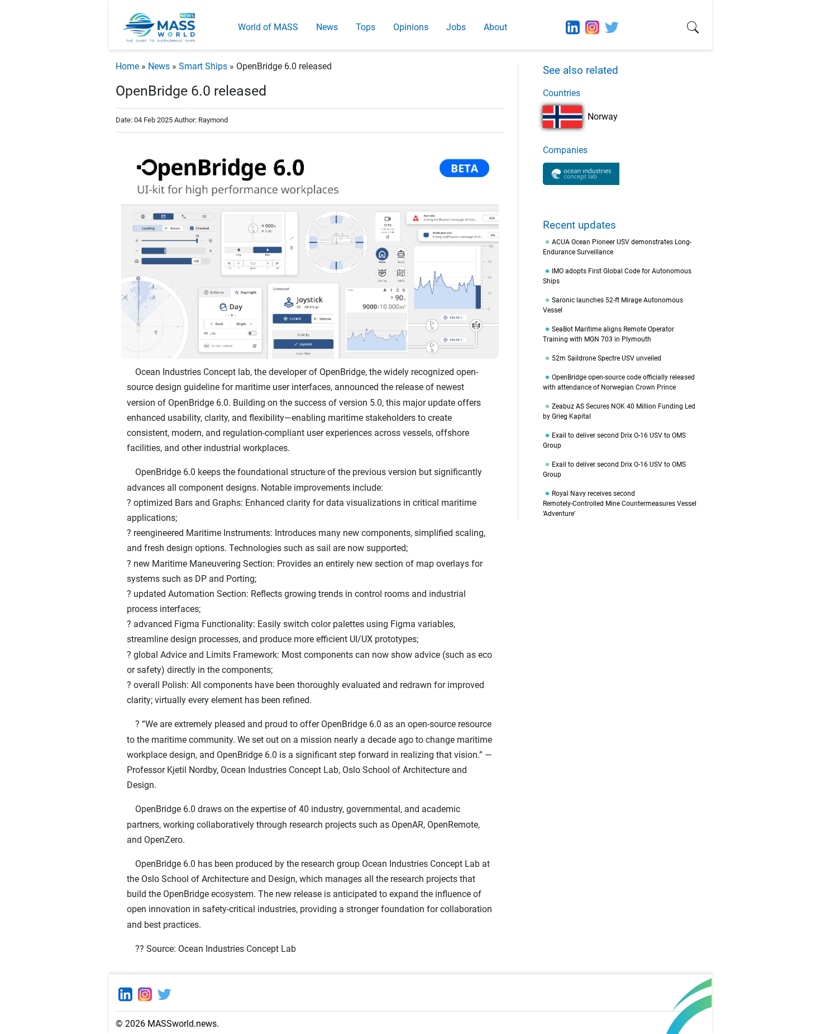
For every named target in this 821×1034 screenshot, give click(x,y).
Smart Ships (203, 66)
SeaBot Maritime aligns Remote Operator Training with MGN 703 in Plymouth (608, 334)
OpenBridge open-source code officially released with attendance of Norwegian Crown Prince (619, 382)
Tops (365, 27)
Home (127, 66)
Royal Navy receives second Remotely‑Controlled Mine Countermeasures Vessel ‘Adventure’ (619, 504)
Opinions (410, 27)
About (495, 27)
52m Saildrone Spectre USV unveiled (606, 358)
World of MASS (268, 27)
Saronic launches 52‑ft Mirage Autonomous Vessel (613, 305)
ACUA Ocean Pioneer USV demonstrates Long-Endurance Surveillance (617, 247)
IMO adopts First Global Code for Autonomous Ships (617, 276)
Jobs (456, 27)
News (327, 27)
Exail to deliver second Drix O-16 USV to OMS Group (614, 440)
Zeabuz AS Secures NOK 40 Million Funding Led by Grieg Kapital (619, 411)
